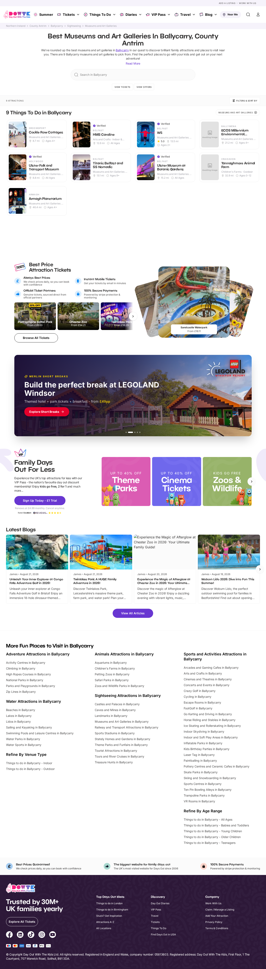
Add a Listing (227, 3)
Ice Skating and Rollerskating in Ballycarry (212, 725)
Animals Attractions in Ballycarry (124, 654)
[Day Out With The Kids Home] (17, 14)
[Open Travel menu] (194, 14)
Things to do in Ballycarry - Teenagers (209, 842)
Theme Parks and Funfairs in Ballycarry (121, 745)
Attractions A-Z (105, 922)
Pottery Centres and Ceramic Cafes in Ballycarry (216, 766)
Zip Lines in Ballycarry (21, 691)
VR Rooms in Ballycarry (199, 801)
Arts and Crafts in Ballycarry (203, 673)
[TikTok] (31, 935)
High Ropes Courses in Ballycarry (28, 674)
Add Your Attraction (216, 915)
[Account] (258, 14)
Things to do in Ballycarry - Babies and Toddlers (216, 825)
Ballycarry (57, 25)
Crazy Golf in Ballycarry (200, 691)
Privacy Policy (213, 922)
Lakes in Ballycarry (19, 715)
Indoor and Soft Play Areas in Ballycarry (211, 737)
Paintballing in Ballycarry (200, 760)
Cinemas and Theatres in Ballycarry (208, 679)
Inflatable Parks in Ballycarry (203, 743)
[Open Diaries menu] (141, 14)
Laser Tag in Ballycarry (199, 754)
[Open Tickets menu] (78, 14)
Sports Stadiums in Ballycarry (115, 733)
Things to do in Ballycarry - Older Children (212, 837)
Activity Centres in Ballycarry (25, 662)
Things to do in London (109, 903)
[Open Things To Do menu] (115, 14)
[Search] (248, 14)
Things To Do (100, 14)
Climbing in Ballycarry (20, 668)
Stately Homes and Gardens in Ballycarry (122, 739)
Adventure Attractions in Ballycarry (38, 654)
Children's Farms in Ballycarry (115, 668)
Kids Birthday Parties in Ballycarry (206, 749)
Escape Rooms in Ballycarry (202, 702)
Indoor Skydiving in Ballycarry (204, 731)
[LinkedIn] (20, 935)
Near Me (233, 14)
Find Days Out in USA (163, 934)
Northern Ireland (15, 25)
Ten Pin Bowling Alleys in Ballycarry (208, 789)
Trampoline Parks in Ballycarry (204, 795)
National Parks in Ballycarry (24, 680)
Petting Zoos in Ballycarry (112, 674)
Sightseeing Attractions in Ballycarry (128, 695)
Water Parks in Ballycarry (23, 739)
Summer (46, 14)
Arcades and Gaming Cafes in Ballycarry (211, 667)
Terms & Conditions (216, 928)
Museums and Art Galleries (101, 25)
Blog (208, 14)
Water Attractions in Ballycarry (33, 701)
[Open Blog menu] (216, 14)
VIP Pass (158, 14)
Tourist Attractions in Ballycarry (116, 750)
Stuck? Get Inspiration (109, 915)
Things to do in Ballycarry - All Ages (208, 819)
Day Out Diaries (160, 903)
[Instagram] (41, 935)
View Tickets (122, 87)
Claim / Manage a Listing (219, 909)
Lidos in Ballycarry (18, 721)
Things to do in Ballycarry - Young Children (213, 831)
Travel (185, 14)
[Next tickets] (133, 316)
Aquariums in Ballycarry (111, 662)
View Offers (144, 87)
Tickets (69, 14)
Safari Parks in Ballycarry (112, 680)
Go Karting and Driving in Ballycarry (208, 714)
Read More (133, 63)
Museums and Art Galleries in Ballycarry (122, 721)
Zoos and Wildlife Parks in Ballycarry (119, 686)
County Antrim (38, 25)
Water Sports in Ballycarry (23, 745)
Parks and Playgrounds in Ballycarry (30, 686)
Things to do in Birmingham (112, 909)
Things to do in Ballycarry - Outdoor (30, 769)
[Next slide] (252, 481)
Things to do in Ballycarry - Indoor (29, 763)
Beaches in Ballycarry (20, 710)
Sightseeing (74, 25)
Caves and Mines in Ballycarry (115, 710)
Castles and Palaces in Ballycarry (117, 704)
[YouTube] (52, 935)
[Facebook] (9, 935)
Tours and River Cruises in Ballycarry (119, 756)
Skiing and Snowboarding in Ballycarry (210, 778)
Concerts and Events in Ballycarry (206, 685)
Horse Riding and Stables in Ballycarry (209, 720)
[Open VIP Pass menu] (169, 14)
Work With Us (247, 3)
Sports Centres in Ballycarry (203, 784)
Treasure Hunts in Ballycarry (114, 762)
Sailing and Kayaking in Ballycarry (29, 727)
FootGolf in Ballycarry (198, 708)
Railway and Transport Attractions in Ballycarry (126, 727)
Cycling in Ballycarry (197, 696)
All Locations (103, 928)
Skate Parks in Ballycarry (201, 772)
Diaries (131, 14)
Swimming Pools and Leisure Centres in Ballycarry (40, 733)
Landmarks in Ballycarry (111, 715)
